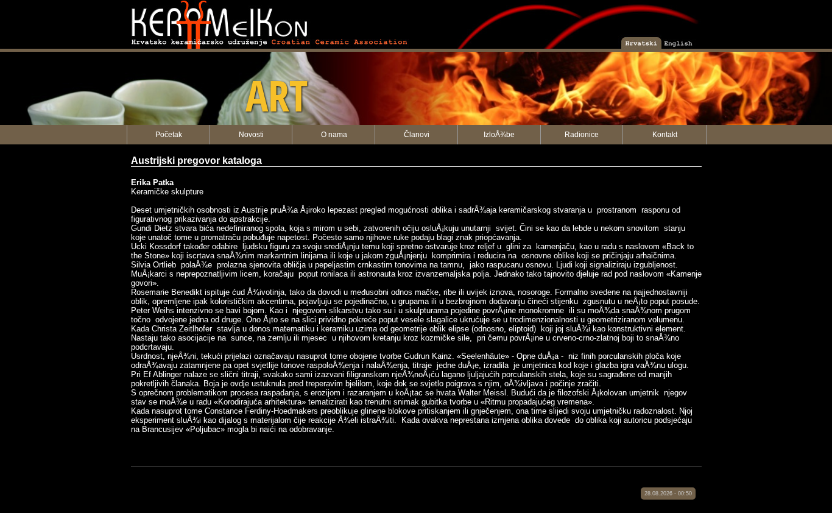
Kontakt (664, 134)
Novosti (251, 134)
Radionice (582, 134)
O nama (334, 134)
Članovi (416, 134)
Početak (168, 134)
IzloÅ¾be (499, 134)
